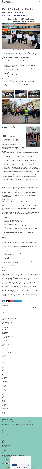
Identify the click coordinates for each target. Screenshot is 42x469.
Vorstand (4, 355)
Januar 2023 (4, 405)
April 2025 (4, 374)
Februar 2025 (4, 377)
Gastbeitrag (4, 340)
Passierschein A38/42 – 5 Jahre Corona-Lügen (11, 323)
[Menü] (39, 2)
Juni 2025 (4, 371)
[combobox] (20, 312)
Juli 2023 (3, 397)
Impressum (27, 467)
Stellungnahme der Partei (7, 352)
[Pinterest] (12, 301)
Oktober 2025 (4, 366)
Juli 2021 (3, 413)
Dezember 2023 (5, 392)
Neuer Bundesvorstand (6, 321)
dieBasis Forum (5, 442)
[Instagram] (8, 464)
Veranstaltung (13, 15)
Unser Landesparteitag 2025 (7, 322)
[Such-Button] (39, 312)
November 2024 (5, 381)
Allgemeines (19, 15)
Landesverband (5, 347)
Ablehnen (21, 465)
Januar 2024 (4, 390)
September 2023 (5, 394)
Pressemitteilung (5, 351)
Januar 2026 (4, 362)
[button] (29, 458)
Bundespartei (4, 330)
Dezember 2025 (5, 363)
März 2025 (4, 375)
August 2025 (4, 369)
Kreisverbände (5, 345)
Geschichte (4, 341)
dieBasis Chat (4, 444)
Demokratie (4, 334)
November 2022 (5, 408)
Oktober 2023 (4, 393)
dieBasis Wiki (4, 441)
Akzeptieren (14, 465)
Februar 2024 (4, 389)
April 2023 (4, 401)
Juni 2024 (4, 384)
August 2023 (4, 396)
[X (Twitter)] (8, 301)
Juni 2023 (4, 398)
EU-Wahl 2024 (4, 337)
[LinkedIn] (16, 301)
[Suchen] (37, 1)
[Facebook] (3, 301)
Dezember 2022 (5, 407)
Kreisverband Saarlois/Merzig (8, 344)
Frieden (3, 339)
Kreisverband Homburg (24, 15)
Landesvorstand (5, 348)
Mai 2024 (4, 385)
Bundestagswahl (5, 332)
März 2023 (4, 403)
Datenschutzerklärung (22, 467)
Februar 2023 (4, 404)
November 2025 (5, 365)
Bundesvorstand (5, 333)
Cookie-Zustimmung (6, 446)
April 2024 (4, 386)
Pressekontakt (5, 432)
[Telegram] (20, 301)
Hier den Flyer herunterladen (21, 87)
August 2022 (4, 412)
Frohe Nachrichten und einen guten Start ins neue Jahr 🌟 (13, 319)
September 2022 (5, 411)
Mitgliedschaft (5, 440)
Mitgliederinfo (5, 349)
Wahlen (3, 356)
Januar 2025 (4, 378)
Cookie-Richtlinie (15, 467)
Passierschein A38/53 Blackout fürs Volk (10, 318)
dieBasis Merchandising (6, 445)
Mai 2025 (4, 373)
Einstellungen (27, 465)
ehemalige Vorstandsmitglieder (8, 336)
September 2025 (5, 367)
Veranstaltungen (5, 434)
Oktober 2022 (4, 409)
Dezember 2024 (5, 379)
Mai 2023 (4, 400)
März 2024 (4, 388)
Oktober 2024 (4, 382)
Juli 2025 (3, 370)
